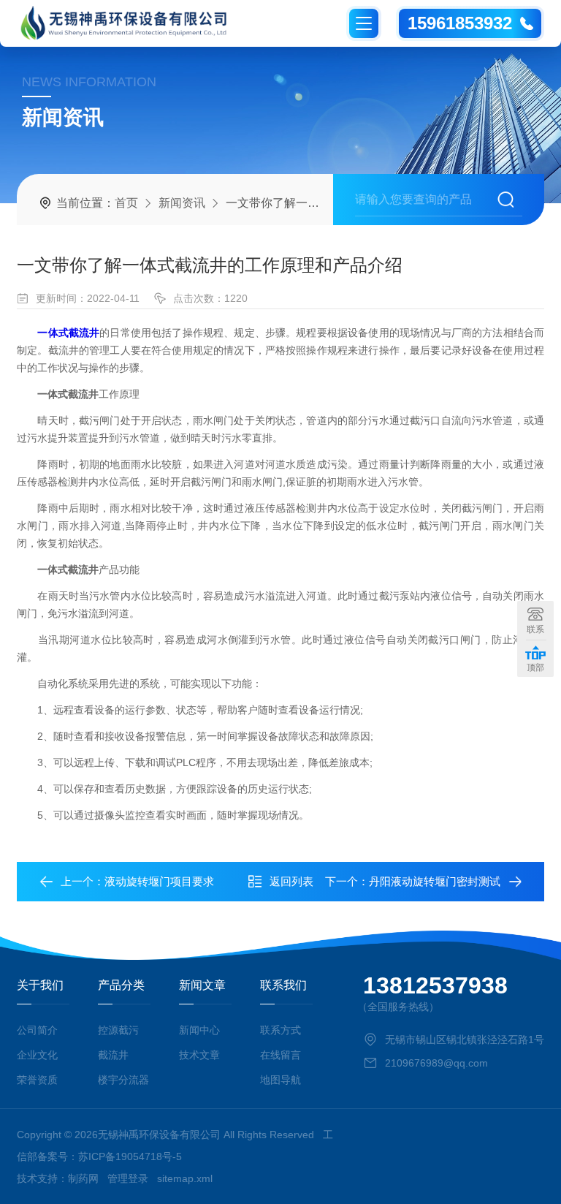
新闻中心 (199, 1030)
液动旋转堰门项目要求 (159, 881)
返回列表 (291, 881)
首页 (126, 203)
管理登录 (127, 1178)
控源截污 (118, 1030)
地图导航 (280, 1080)
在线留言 (280, 1055)
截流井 (113, 1055)
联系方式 (280, 1030)
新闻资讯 (182, 203)
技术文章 (199, 1055)
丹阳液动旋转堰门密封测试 (434, 881)
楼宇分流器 (123, 1080)
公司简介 (37, 1030)
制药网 (83, 1178)
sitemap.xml (185, 1178)
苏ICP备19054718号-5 (130, 1156)
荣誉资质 (37, 1080)
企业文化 (37, 1055)
